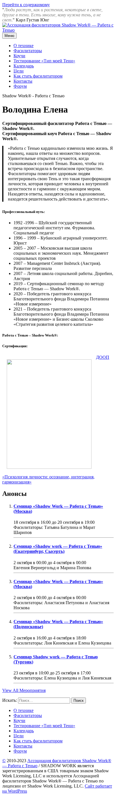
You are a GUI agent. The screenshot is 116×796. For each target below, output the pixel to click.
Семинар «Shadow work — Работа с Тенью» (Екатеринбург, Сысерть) (58, 549)
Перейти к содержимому (26, 4)
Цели (19, 71)
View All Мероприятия (24, 690)
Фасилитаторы (28, 50)
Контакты (23, 81)
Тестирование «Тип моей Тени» (44, 60)
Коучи (19, 55)
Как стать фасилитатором (38, 76)
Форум (20, 86)
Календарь (24, 65)
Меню (9, 36)
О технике (24, 45)
